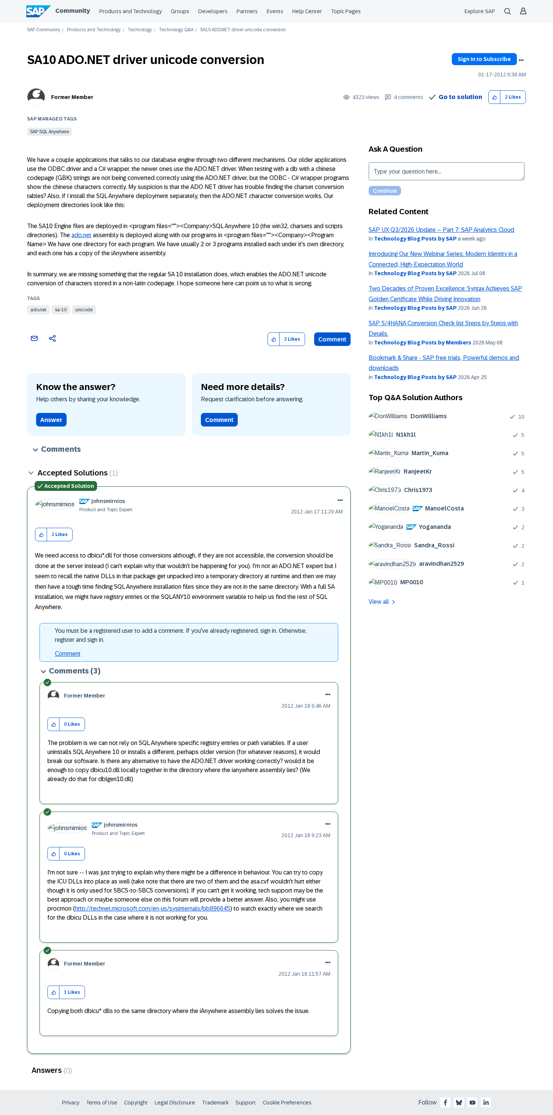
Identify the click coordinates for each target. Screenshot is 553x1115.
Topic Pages (346, 11)
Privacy (70, 1103)
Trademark (215, 1103)
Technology (140, 29)
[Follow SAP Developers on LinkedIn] (486, 1103)
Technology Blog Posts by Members (422, 343)
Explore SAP (480, 11)
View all (379, 602)
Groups (180, 11)
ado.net (81, 235)
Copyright (136, 1103)
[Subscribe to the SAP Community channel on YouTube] (472, 1103)
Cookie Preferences (287, 1103)
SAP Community (43, 29)
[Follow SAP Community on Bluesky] (459, 1103)
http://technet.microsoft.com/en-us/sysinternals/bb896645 (152, 908)
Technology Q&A (176, 29)
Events (275, 11)
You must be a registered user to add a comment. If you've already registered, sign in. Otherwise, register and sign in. (181, 635)
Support (245, 1103)
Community (72, 11)
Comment (332, 339)
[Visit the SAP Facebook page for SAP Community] (445, 1103)
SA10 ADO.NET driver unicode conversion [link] (243, 29)
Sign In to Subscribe (484, 59)
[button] (494, 97)
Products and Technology (130, 11)
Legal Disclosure (175, 1103)
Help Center (307, 11)
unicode (84, 309)
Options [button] (521, 60)
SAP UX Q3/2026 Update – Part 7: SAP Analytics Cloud (441, 230)
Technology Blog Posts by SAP (415, 239)
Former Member (72, 97)
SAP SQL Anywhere (49, 131)
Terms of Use (101, 1103)
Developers (213, 11)
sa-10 (61, 309)
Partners (247, 11)
